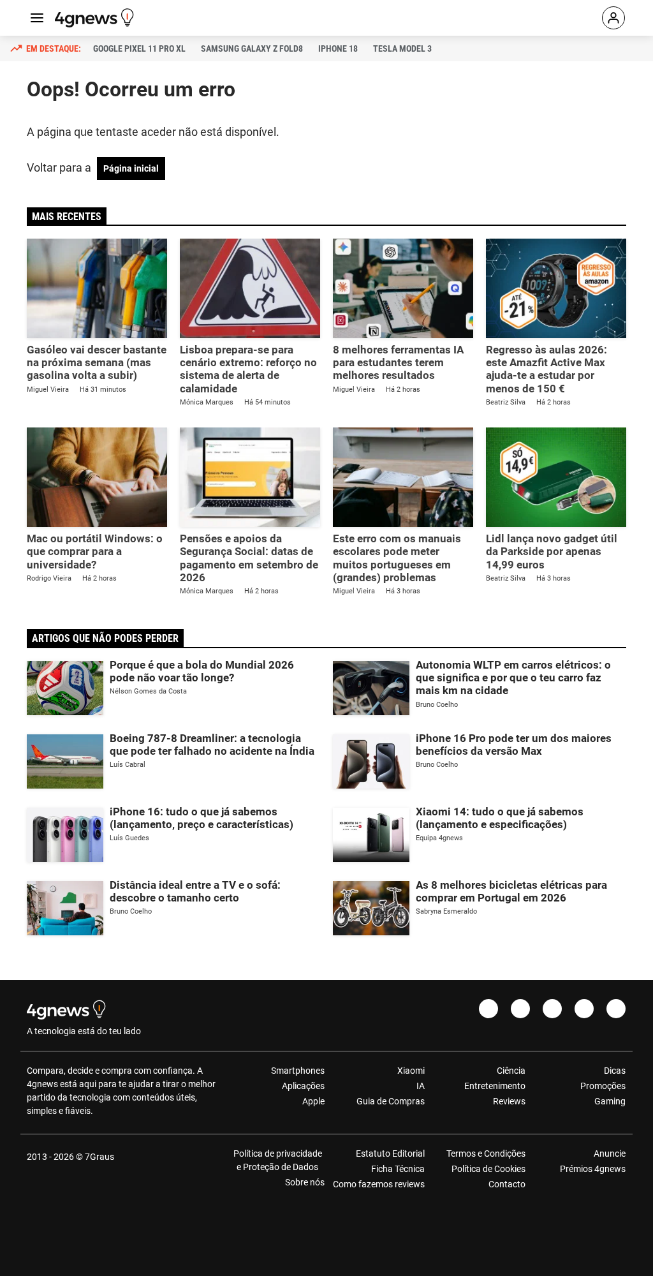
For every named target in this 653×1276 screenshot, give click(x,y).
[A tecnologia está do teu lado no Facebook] (488, 1008)
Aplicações (303, 1086)
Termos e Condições (485, 1153)
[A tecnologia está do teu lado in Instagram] (520, 1008)
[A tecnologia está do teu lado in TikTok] (584, 1008)
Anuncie (610, 1153)
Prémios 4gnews (593, 1169)
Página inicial (131, 168)
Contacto (506, 1184)
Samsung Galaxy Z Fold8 (252, 48)
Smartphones (298, 1070)
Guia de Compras (390, 1101)
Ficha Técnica (398, 1169)
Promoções (603, 1086)
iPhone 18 (338, 48)
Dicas (615, 1070)
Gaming (610, 1101)
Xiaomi (411, 1070)
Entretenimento (494, 1086)
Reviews (509, 1101)
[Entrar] (613, 17)
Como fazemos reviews (379, 1184)
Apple (313, 1101)
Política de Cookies (488, 1169)
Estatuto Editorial (390, 1153)
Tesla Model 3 (402, 48)
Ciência (511, 1070)
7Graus (99, 1157)
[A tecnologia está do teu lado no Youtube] (552, 1008)
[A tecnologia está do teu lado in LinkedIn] (616, 1008)
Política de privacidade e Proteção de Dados (277, 1160)
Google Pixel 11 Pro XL (139, 48)
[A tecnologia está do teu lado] (96, 18)
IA (420, 1086)
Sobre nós (305, 1182)
